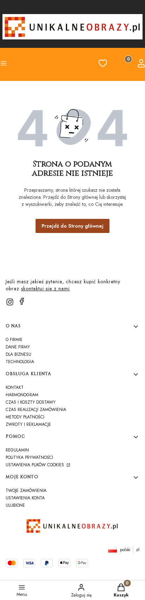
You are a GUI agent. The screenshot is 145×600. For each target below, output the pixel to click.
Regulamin (17, 450)
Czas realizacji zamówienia (36, 409)
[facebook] (22, 301)
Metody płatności (25, 417)
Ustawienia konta (25, 498)
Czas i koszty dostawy (31, 402)
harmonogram (22, 395)
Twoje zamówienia (26, 490)
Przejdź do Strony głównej (72, 225)
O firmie (14, 339)
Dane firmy (18, 347)
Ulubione (15, 505)
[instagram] (10, 302)
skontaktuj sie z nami (45, 288)
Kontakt (15, 387)
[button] (16, 64)
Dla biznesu (18, 354)
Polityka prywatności (29, 457)
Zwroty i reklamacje (28, 424)
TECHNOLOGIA (20, 362)
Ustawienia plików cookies (35, 465)
